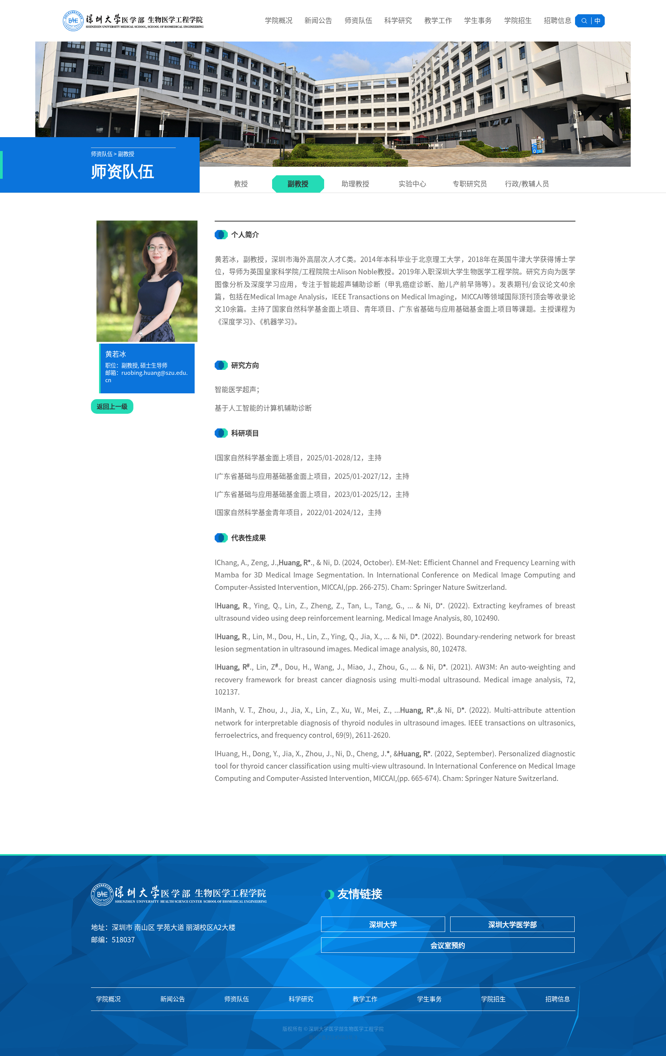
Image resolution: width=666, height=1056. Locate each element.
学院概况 (279, 20)
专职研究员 (469, 183)
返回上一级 (112, 406)
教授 (241, 183)
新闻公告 (318, 20)
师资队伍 (358, 20)
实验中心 (412, 183)
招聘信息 (558, 20)
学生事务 (478, 20)
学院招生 (518, 20)
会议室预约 (448, 945)
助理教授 (355, 183)
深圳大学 (383, 924)
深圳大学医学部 (512, 924)
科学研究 (398, 20)
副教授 (298, 183)
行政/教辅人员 (527, 183)
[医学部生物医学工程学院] (132, 20)
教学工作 (438, 20)
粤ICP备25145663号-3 (333, 1037)
